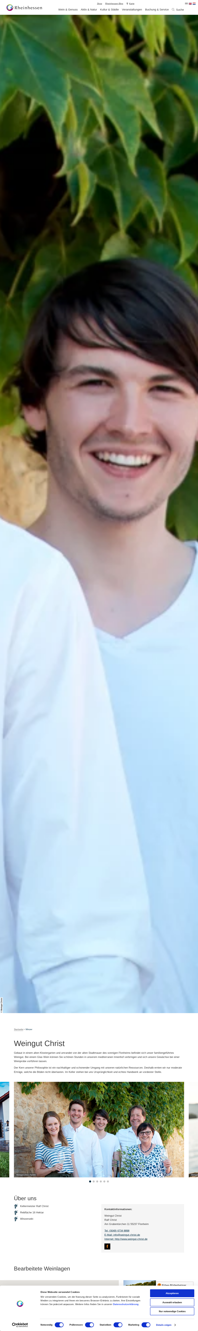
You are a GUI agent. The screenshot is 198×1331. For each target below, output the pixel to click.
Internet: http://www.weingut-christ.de (125, 1239)
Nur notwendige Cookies (172, 1311)
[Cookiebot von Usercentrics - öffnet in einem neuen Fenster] (20, 1325)
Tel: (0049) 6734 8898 (116, 1230)
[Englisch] (190, 3)
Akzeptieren (172, 1293)
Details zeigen (163, 1325)
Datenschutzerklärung (126, 1304)
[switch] (89, 1324)
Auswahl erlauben (172, 1302)
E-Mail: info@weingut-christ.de (122, 1234)
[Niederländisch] (194, 3)
